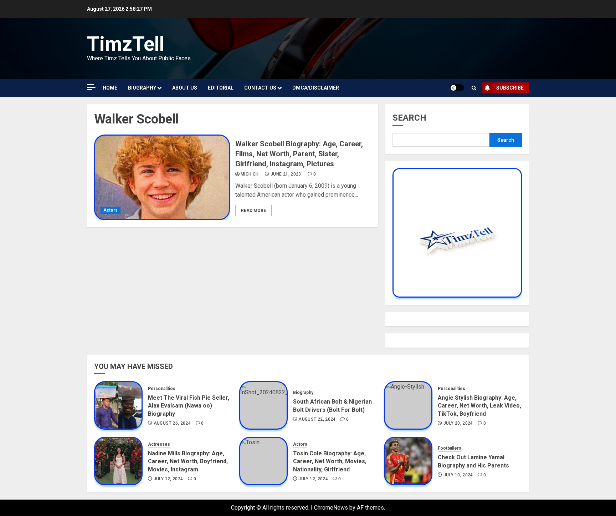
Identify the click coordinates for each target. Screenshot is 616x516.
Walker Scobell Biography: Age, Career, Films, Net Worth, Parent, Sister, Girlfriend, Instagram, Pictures (299, 154)
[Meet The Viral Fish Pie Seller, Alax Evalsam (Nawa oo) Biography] (118, 405)
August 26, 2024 (172, 423)
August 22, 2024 (316, 419)
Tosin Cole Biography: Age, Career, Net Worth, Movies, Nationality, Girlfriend (329, 461)
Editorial (220, 88)
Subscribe (510, 88)
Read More (253, 210)
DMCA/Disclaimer (315, 88)
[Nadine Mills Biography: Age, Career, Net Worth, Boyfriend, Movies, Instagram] (118, 461)
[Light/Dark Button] (457, 87)
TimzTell (125, 44)
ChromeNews (331, 507)
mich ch (250, 174)
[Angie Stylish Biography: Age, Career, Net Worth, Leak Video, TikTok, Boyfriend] (408, 405)
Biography (142, 88)
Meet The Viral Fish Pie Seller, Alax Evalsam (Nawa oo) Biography (188, 405)
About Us (184, 88)
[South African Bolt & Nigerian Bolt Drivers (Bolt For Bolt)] (263, 405)
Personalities (161, 388)
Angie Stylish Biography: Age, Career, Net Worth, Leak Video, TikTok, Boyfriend (479, 405)
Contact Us (260, 88)
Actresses (159, 444)
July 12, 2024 (168, 478)
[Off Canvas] (91, 87)
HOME (110, 88)
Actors (110, 210)
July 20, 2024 (458, 423)
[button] (473, 88)
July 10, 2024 (458, 474)
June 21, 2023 (286, 174)
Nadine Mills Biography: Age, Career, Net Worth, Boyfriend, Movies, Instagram (188, 461)
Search (409, 118)
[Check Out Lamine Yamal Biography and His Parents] (408, 461)
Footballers (449, 448)
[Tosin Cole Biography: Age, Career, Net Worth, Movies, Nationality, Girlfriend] (263, 461)
